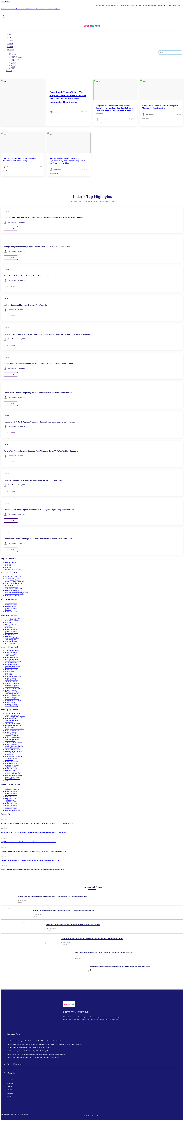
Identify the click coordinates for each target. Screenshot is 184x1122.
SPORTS (13, 65)
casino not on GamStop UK (13, 676)
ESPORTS (10, 44)
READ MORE (11, 228)
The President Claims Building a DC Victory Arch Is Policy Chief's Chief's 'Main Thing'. (38, 539)
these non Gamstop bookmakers (14, 582)
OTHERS (13, 62)
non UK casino (9, 656)
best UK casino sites (11, 624)
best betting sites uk (10, 798)
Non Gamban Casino (11, 664)
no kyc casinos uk (10, 643)
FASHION (10, 47)
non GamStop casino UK (12, 619)
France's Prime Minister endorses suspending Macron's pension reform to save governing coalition (32, 869)
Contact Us (9, 71)
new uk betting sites (11, 662)
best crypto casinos (10, 770)
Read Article (53, 115)
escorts (7, 780)
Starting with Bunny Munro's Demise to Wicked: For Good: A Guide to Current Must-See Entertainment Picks (37, 823)
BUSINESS (10, 41)
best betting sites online (12, 595)
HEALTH (14, 56)
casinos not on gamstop (12, 621)
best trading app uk (10, 562)
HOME (9, 34)
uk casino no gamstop (11, 633)
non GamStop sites (10, 702)
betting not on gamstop (11, 587)
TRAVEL (13, 68)
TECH (13, 67)
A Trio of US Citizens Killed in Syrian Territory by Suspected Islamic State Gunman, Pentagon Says (108, 5)
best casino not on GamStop (13, 751)
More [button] (9, 53)
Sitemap (99, 1116)
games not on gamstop (11, 659)
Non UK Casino (10, 727)
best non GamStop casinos (13, 753)
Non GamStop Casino (11, 585)
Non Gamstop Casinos (11, 668)
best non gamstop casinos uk (13, 775)
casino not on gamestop (12, 650)
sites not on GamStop (11, 681)
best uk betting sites (10, 606)
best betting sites (9, 796)
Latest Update (5, 1)
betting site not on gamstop (13, 569)
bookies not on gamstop (12, 715)
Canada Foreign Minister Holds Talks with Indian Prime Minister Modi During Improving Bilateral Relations (47, 334)
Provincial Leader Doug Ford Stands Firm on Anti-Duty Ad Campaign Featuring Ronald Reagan (36, 1041)
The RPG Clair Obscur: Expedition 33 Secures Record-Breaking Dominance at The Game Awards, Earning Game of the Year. (44, 1044)
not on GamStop (10, 741)
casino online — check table (13, 588)
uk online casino (9, 671)
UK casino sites (9, 754)
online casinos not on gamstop (14, 763)
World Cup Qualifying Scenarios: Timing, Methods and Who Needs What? (29, 1047)
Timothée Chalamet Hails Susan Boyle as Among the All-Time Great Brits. (33, 480)
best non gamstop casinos (12, 666)
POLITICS (14, 64)
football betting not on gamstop (14, 772)
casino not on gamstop (11, 706)
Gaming (9, 1096)
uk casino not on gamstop (12, 773)
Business (10, 1083)
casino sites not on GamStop (13, 688)
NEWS (13, 60)
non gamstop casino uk (11, 735)
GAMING (14, 54)
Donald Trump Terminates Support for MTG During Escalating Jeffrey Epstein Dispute (38, 363)
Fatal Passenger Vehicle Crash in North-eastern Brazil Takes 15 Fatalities (161, 5)
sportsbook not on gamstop (13, 713)
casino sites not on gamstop (13, 661)
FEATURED (10, 50)
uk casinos (8, 610)
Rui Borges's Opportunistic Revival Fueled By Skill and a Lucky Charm (28, 1051)
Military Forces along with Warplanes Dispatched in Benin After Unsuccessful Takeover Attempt (36, 1054)
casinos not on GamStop (12, 683)
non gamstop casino (11, 608)
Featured (10, 1093)
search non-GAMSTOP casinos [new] (16, 592)
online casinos (9, 673)
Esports (9, 1086)
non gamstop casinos (11, 603)
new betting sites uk (11, 634)
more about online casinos (12, 578)
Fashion (9, 1089)
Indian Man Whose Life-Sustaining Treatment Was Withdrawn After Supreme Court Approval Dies (33, 832)
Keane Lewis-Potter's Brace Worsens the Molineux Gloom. (26, 276)
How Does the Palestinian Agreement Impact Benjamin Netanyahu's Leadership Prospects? (30, 860)
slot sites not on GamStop (12, 749)
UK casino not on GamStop (13, 692)
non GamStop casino (11, 640)
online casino (9, 722)
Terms (93, 1116)
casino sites (8, 564)
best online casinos (10, 636)
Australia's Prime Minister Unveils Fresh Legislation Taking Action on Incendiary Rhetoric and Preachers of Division (68, 160)
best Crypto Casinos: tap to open (14, 590)
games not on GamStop (12, 638)
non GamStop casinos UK (13, 737)
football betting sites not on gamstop (15, 717)
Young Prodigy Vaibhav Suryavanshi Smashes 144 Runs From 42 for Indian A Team (37, 247)
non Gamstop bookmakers (13, 580)
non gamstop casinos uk (12, 789)
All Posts (10, 1079)
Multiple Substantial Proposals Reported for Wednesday (26, 305)
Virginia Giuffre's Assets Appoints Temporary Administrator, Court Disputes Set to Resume (39, 422)
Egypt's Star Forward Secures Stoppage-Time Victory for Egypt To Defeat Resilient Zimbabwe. (41, 451)
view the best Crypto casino (13, 576)
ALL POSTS (11, 37)
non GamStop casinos (11, 678)
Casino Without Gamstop (12, 777)
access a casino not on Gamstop (14, 583)
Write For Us (86, 1116)
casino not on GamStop (12, 748)
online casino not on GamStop (14, 756)
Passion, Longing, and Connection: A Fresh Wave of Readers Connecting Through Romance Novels (33, 851)
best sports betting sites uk (12, 657)
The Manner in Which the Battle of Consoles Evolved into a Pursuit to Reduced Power (33, 1057)
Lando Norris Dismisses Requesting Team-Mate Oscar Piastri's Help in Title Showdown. (38, 393)
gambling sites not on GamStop (14, 729)
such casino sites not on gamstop (14, 594)
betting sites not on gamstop (13, 725)
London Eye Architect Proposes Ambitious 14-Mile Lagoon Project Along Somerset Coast (39, 509)
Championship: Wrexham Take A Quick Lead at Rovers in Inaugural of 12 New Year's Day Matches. (43, 217)
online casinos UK (10, 627)
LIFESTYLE (15, 59)
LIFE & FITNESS (16, 57)
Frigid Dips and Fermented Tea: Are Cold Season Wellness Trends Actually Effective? (28, 842)
